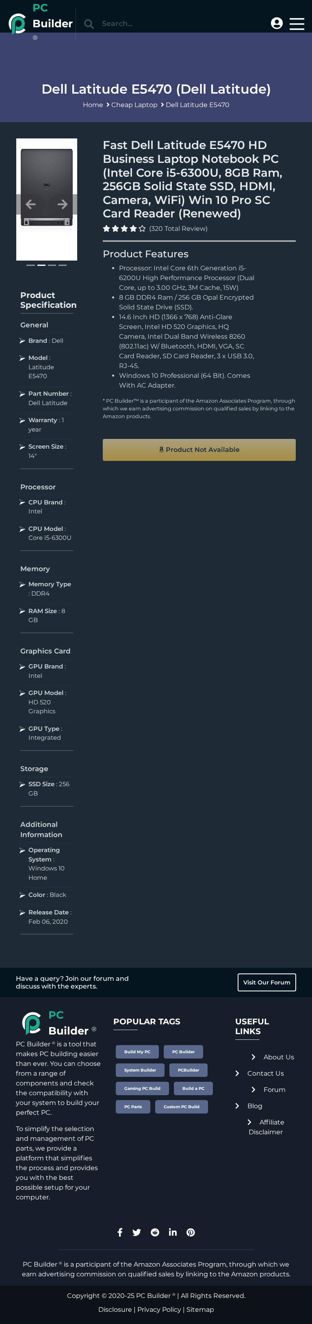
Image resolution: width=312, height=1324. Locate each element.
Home (93, 105)
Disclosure (115, 1309)
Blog (254, 1106)
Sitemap (200, 1309)
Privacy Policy (159, 1309)
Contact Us (265, 1073)
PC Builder (153, 1296)
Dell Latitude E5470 (198, 105)
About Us (278, 1057)
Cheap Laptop (134, 105)
